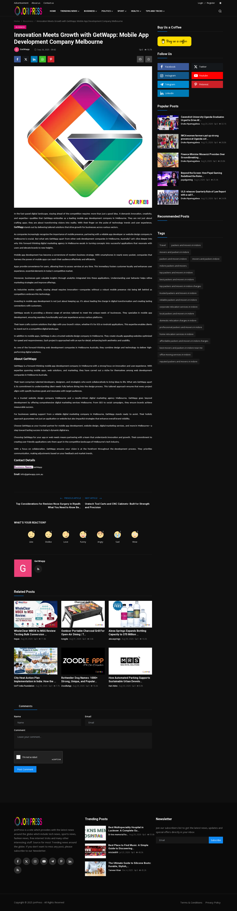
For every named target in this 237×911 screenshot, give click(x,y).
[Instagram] (35, 861)
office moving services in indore (175, 354)
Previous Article (72, 498)
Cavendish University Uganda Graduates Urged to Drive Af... (202, 118)
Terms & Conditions (191, 902)
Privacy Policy (213, 902)
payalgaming (187, 179)
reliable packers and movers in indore (178, 299)
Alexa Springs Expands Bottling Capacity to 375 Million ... (127, 632)
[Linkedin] (70, 861)
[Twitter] (26, 861)
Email (88, 716)
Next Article (91, 498)
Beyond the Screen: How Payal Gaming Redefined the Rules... (201, 174)
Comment (19, 730)
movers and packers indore (205, 258)
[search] (220, 11)
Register (211, 2)
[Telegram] (52, 861)
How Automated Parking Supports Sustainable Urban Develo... (129, 679)
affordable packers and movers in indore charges (184, 340)
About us (36, 2)
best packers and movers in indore (177, 279)
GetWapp (39, 561)
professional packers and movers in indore (181, 327)
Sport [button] (121, 11)
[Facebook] (17, 861)
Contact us (49, 2)
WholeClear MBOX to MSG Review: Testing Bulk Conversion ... (35, 632)
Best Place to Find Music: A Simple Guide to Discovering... (128, 847)
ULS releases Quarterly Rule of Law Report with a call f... (203, 193)
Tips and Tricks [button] (154, 11)
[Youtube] (44, 861)
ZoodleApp (66, 685)
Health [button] (135, 11)
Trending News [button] (68, 11)
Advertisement (21, 2)
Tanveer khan (114, 870)
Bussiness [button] (89, 11)
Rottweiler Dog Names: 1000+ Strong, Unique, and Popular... (79, 679)
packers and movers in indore (186, 245)
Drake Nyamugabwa (190, 123)
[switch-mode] (220, 3)
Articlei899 (113, 852)
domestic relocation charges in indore (178, 320)
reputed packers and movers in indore (178, 361)
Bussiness (28, 21)
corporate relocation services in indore (179, 306)
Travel (163, 245)
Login (200, 2)
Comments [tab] (25, 706)
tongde (64, 639)
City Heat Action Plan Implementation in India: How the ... (35, 679)
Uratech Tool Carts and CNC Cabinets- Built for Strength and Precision (117, 505)
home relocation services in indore (176, 334)
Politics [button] (106, 11)
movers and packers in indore (174, 252)
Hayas (17, 639)
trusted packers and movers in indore (178, 293)
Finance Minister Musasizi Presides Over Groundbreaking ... (203, 156)
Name (17, 716)
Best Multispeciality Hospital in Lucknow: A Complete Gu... (125, 829)
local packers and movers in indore (177, 313)
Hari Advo (113, 685)
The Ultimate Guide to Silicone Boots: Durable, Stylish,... (129, 865)
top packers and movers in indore (176, 272)
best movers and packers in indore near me (181, 347)
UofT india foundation (24, 685)
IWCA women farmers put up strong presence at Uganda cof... (200, 137)
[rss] (17, 870)
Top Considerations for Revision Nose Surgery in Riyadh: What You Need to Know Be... (48, 505)
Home (53, 11)
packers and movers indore (173, 258)
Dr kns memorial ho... (118, 834)
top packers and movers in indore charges (180, 286)
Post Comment (25, 769)
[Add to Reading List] (148, 59)
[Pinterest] (61, 861)
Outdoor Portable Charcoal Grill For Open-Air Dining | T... (83, 632)
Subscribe (216, 840)
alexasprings (114, 639)
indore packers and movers (173, 265)
